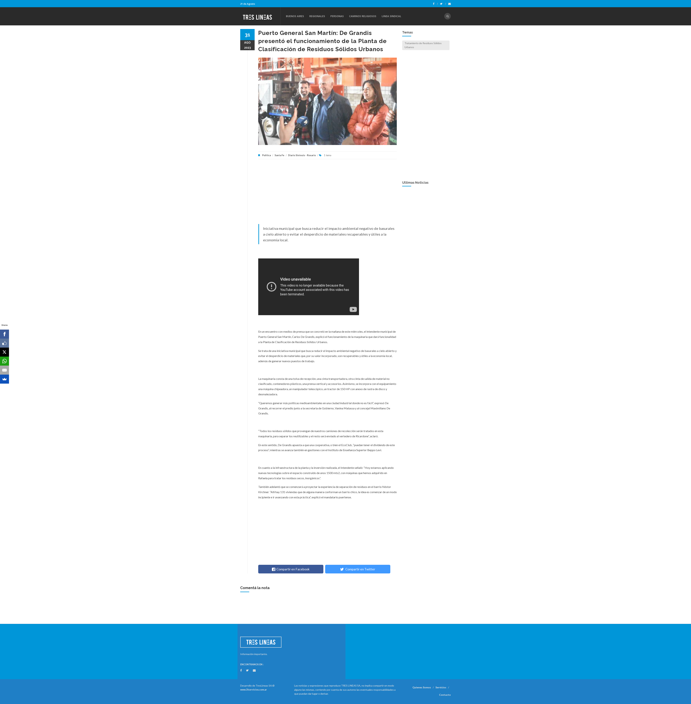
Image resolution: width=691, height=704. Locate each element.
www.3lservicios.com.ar (253, 689)
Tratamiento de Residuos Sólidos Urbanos (423, 45)
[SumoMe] (4, 379)
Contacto (445, 694)
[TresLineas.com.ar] (260, 16)
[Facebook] (435, 3)
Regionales (317, 16)
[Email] (4, 370)
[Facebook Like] (4, 343)
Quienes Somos (421, 687)
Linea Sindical (391, 16)
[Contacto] (449, 3)
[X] (4, 352)
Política (266, 155)
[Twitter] (443, 3)
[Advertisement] (327, 193)
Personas (337, 16)
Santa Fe (279, 155)
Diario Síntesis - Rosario (302, 155)
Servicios (440, 687)
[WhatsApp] (4, 361)
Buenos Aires (295, 16)
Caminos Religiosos (362, 16)
